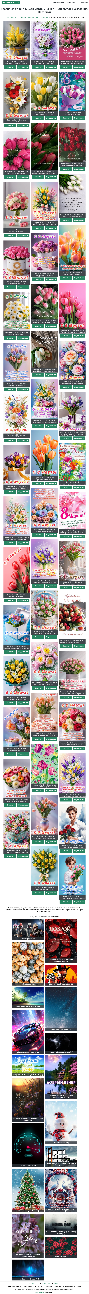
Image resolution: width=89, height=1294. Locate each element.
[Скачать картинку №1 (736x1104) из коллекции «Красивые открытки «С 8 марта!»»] (16, 59)
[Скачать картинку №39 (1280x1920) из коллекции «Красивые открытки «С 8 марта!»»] (16, 695)
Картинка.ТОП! (34, 1283)
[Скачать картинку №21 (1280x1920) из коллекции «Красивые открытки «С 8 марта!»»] (16, 381)
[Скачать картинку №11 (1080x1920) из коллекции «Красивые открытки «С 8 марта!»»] (16, 227)
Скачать (10, 67)
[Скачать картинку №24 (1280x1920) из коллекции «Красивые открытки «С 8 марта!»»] (16, 432)
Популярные (83, 2)
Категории (71, 2)
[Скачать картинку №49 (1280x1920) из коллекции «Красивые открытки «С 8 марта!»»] (44, 885)
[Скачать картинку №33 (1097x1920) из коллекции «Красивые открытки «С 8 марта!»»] (16, 592)
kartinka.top (40, 1292)
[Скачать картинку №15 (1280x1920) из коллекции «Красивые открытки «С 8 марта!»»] (16, 279)
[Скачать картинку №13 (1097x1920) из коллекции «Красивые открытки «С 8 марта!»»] (72, 270)
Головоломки (47, 1283)
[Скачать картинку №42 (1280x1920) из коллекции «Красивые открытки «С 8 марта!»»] (16, 746)
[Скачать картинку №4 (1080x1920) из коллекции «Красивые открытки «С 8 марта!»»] (16, 117)
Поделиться (23, 67)
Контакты (57, 1283)
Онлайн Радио (58, 2)
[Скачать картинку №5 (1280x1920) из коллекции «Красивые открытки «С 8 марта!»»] (44, 110)
